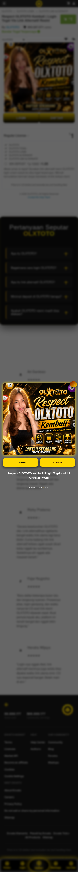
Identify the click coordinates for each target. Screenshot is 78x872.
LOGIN (57, 462)
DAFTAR (20, 462)
